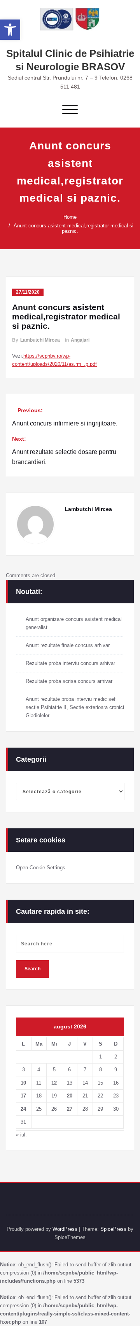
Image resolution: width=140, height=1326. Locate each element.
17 (23, 1096)
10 (23, 1083)
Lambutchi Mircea (40, 340)
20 (69, 1096)
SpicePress (113, 1229)
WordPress (64, 1229)
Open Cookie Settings (40, 867)
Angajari (80, 340)
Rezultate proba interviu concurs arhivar (70, 663)
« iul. (21, 1135)
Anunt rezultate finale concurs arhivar (68, 645)
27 (69, 1109)
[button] (10, 30)
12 (54, 1083)
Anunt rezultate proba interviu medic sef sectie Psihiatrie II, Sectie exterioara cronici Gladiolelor (75, 707)
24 (23, 1109)
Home (70, 217)
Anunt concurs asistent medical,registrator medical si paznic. (73, 228)
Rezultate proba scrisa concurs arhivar (69, 681)
